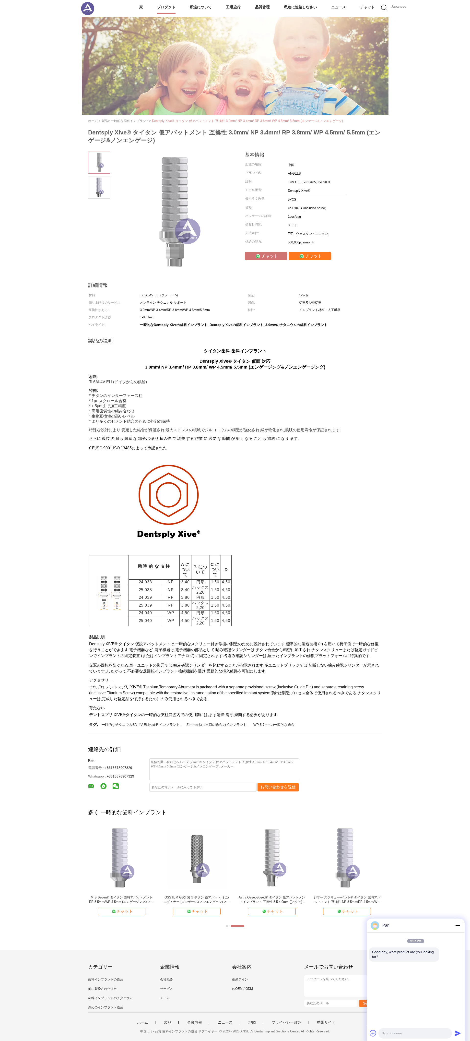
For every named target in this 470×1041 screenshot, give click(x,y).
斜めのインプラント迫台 (105, 1007)
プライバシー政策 (286, 1022)
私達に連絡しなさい (300, 7)
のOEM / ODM (242, 989)
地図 (252, 1022)
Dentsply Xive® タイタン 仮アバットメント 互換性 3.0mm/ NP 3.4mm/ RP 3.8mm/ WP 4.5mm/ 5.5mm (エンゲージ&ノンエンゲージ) (247, 121)
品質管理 (262, 7)
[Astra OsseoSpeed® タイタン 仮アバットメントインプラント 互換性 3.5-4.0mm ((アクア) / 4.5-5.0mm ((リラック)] (271, 858)
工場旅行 (233, 7)
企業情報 (194, 1022)
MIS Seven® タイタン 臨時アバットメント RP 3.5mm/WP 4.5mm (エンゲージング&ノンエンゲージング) (121, 900)
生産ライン (240, 979)
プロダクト (166, 7)
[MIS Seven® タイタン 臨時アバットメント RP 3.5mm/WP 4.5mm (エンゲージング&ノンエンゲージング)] (121, 858)
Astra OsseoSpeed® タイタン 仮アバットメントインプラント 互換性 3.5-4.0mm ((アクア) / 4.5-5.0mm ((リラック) (272, 900)
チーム (165, 998)
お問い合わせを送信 (278, 787)
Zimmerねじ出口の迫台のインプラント (217, 725)
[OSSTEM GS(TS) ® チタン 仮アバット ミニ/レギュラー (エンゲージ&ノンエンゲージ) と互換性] (196, 858)
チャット (367, 7)
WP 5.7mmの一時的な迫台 (273, 725)
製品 (167, 1022)
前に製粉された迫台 (102, 989)
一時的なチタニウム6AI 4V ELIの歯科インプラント (141, 725)
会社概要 (166, 979)
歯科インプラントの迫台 (105, 979)
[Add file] (373, 1033)
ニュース (338, 7)
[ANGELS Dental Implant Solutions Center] (87, 8)
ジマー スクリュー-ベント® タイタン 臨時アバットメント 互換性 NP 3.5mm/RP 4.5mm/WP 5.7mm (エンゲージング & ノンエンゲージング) (347, 900)
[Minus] (458, 925)
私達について (201, 7)
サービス (166, 989)
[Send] (458, 1033)
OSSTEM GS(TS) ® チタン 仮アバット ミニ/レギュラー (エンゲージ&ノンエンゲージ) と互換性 (197, 900)
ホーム (142, 1022)
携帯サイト (326, 1022)
